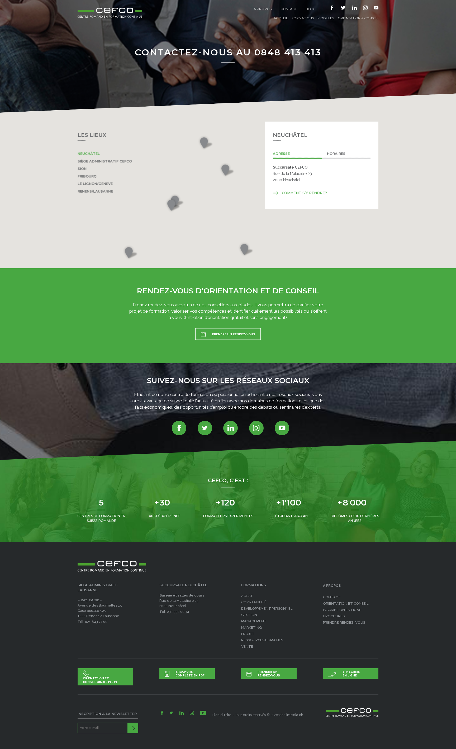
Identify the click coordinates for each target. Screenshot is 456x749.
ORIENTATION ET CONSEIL (345, 603)
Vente (247, 646)
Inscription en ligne (342, 610)
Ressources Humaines (262, 640)
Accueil (281, 18)
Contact (289, 9)
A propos (263, 9)
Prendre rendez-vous (344, 622)
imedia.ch (294, 715)
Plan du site (222, 715)
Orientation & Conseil (358, 18)
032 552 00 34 (178, 612)
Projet (248, 634)
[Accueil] (110, 9)
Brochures (334, 616)
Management (254, 621)
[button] (205, 143)
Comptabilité (254, 602)
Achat (247, 596)
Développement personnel (266, 608)
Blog (310, 9)
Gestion (249, 615)
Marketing (251, 627)
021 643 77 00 (96, 622)
